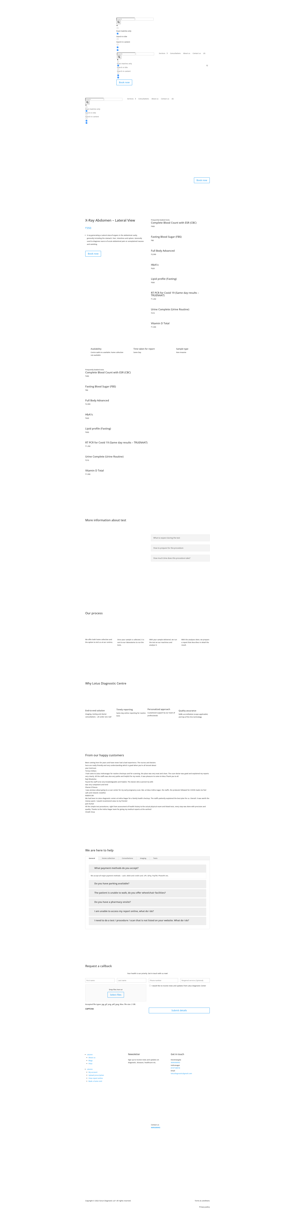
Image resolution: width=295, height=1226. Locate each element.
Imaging (143, 858)
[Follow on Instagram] (177, 1078)
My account (92, 1072)
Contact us (197, 53)
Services (162, 53)
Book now (124, 82)
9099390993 (175, 1062)
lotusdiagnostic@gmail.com (181, 1073)
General (92, 858)
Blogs (90, 1060)
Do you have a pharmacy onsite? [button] (112, 901)
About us (186, 53)
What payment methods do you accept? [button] (116, 868)
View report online (95, 1078)
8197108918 (175, 1068)
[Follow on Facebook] (172, 1078)
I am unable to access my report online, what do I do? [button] (124, 911)
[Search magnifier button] (118, 22)
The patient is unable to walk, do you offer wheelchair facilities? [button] (130, 892)
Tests (155, 858)
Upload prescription (96, 1075)
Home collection (108, 858)
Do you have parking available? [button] (111, 883)
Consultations (175, 53)
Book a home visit (95, 1081)
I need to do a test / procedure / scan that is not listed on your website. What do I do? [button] (141, 920)
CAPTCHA (89, 1009)
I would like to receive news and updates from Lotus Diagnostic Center (179, 986)
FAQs (90, 1063)
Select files (115, 994)
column (90, 1054)
